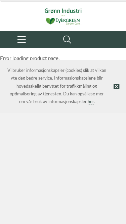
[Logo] (63, 13)
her (91, 102)
